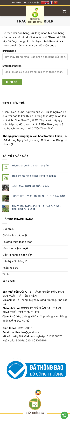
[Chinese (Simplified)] (43, 2)
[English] (47, 2)
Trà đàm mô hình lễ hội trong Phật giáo (34, 175)
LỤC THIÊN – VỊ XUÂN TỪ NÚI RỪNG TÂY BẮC (38, 196)
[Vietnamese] (56, 2)
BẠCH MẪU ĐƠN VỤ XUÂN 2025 (30, 186)
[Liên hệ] (64, 415)
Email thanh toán (11, 65)
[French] (51, 2)
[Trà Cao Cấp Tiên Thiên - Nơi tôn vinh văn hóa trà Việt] (35, 15)
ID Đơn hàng (9, 50)
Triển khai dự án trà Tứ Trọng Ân (30, 165)
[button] (6, 11)
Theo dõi (12, 82)
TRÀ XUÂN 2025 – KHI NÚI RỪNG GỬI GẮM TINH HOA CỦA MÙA (37, 208)
